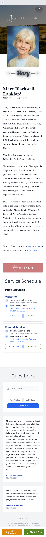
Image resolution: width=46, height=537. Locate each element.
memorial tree (33, 246)
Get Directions (14, 316)
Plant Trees (32, 316)
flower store (32, 250)
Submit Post (23, 406)
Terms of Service (30, 526)
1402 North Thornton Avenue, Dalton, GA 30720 (23, 309)
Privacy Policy (16, 526)
